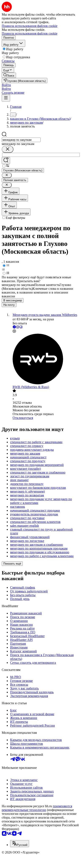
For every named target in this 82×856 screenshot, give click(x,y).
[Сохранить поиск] (6, 160)
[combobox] (21, 140)
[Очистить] (7, 149)
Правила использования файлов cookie (29, 33)
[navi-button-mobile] (6, 98)
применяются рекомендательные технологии (37, 808)
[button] (6, 85)
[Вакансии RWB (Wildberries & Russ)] (45, 359)
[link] (9, 75)
